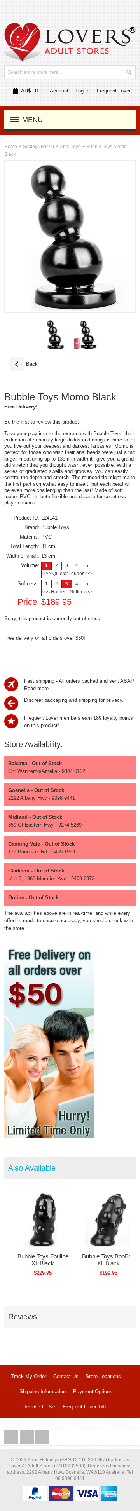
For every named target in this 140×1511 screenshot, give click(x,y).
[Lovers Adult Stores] (70, 27)
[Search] (129, 72)
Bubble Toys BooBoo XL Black (108, 1260)
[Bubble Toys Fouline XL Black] (43, 1220)
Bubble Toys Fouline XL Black (43, 1260)
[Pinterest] (42, 1437)
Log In (82, 91)
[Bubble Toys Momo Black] (54, 334)
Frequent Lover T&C (85, 1407)
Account (59, 91)
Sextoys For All (38, 146)
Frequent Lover (114, 91)
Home (10, 146)
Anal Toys (70, 146)
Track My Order (28, 1376)
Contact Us (66, 1376)
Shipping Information (42, 1391)
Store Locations (103, 1376)
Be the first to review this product (41, 422)
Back (24, 364)
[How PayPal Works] (70, 1489)
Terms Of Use (39, 1407)
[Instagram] (27, 1437)
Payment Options (92, 1391)
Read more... (38, 688)
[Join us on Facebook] (12, 1437)
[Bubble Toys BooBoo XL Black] (109, 1220)
